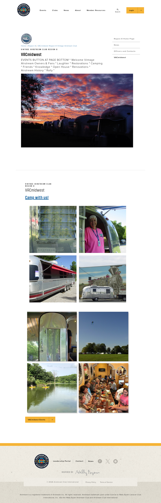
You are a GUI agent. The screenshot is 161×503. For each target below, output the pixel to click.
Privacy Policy (91, 482)
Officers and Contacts (125, 51)
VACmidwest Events (36, 420)
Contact (79, 461)
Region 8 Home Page (124, 39)
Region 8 (32, 46)
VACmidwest (120, 57)
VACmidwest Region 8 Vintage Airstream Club (57, 46)
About (78, 10)
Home (23, 46)
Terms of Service (106, 482)
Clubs (55, 10)
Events (43, 10)
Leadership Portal (62, 461)
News (66, 10)
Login (131, 10)
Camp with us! (37, 197)
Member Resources (96, 10)
